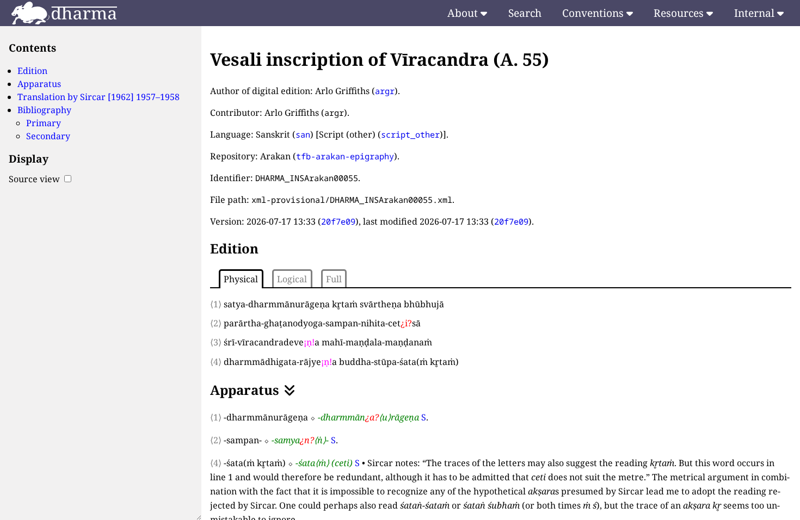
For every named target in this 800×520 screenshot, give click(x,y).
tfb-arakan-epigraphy (345, 156)
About (464, 12)
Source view (35, 179)
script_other (410, 134)
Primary (43, 123)
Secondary (48, 136)
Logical (292, 279)
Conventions (594, 12)
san (303, 134)
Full (334, 279)
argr (385, 90)
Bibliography (44, 110)
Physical (241, 279)
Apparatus (39, 84)
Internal (755, 12)
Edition (32, 71)
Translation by (98, 97)
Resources (680, 12)
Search (524, 12)
